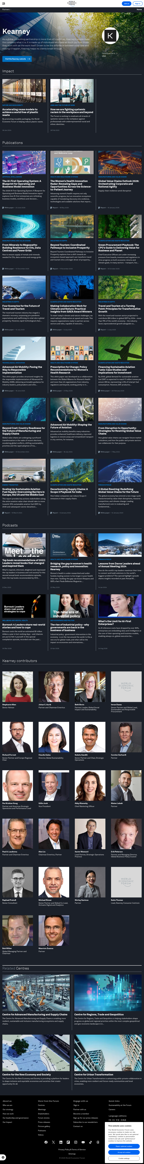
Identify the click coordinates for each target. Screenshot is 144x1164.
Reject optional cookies (124, 1146)
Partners (6, 9)
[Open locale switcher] (3, 1157)
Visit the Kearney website (15, 59)
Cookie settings (124, 1158)
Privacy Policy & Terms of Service (72, 1150)
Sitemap (72, 1154)
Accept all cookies (124, 1152)
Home (139, 9)
